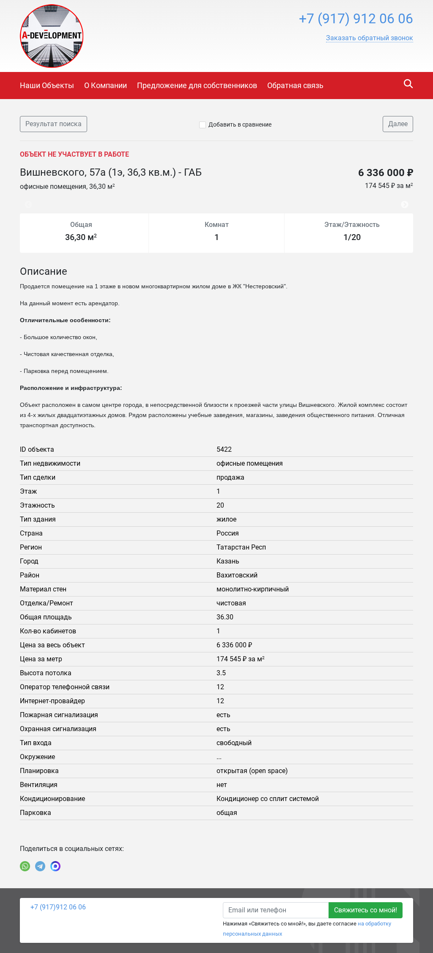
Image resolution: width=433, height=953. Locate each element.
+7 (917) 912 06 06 (356, 19)
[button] (369, 38)
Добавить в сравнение (239, 124)
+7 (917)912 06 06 (58, 907)
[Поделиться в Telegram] (40, 866)
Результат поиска (53, 124)
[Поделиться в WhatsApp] (25, 866)
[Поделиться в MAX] (55, 866)
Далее (398, 124)
